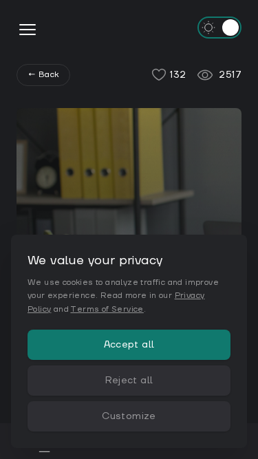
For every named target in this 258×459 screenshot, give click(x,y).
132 (178, 75)
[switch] (219, 28)
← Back (43, 75)
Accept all (129, 345)
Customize (129, 416)
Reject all (129, 380)
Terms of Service (106, 309)
